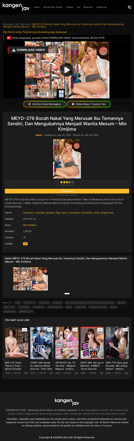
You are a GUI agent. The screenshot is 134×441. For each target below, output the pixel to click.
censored (44, 302)
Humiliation (86, 212)
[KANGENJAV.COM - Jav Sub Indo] (16, 7)
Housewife (74, 212)
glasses (50, 212)
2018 (17, 302)
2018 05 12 (29, 302)
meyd (69, 307)
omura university (97, 307)
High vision (61, 212)
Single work (107, 212)
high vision (9, 307)
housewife (24, 307)
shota (97, 212)
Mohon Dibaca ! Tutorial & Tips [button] (90, 104)
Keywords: (7, 302)
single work (9, 311)
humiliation (38, 307)
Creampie (40, 212)
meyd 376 (80, 307)
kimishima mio (55, 307)
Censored (28, 212)
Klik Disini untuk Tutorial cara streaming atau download (35, 32)
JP (24, 237)
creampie (57, 302)
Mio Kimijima (29, 225)
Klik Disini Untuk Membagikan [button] (46, 104)
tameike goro (26, 311)
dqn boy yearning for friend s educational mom (90, 302)
